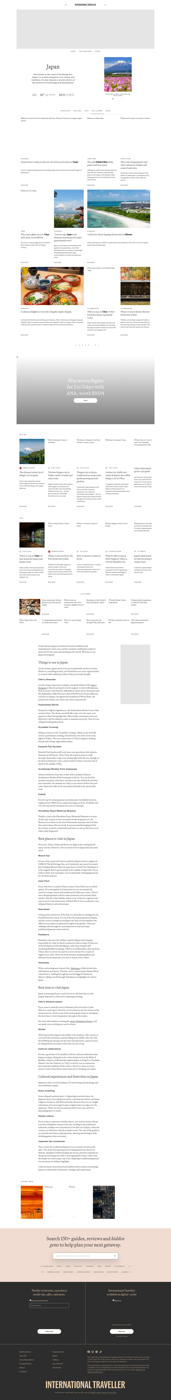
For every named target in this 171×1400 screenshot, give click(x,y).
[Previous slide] (106, 74)
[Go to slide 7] (121, 98)
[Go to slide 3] (115, 98)
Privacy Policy (112, 1393)
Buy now (122, 1331)
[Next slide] (130, 74)
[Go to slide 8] (123, 98)
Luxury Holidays (52, 1272)
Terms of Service (101, 1393)
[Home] (85, 5)
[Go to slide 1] (112, 98)
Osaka (87, 1266)
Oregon (47, 1266)
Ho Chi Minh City (107, 1266)
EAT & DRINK (97, 111)
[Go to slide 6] (120, 98)
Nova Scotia (66, 1266)
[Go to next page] (98, 345)
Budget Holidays (126, 1272)
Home (73, 51)
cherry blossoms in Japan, (81, 1021)
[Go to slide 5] (118, 98)
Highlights (65, 111)
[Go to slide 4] (117, 98)
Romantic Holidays (68, 1272)
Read (117, 88)
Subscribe (49, 1331)
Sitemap (93, 1393)
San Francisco (121, 1266)
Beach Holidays (113, 1272)
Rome (131, 1266)
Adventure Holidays (97, 1272)
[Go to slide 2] (114, 98)
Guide (108, 111)
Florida (55, 1266)
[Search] (105, 5)
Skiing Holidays (82, 1272)
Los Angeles (78, 1266)
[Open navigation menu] (65, 5)
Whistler (96, 1266)
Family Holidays (39, 1272)
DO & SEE (77, 111)
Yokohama (75, 968)
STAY (87, 111)
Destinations (85, 51)
